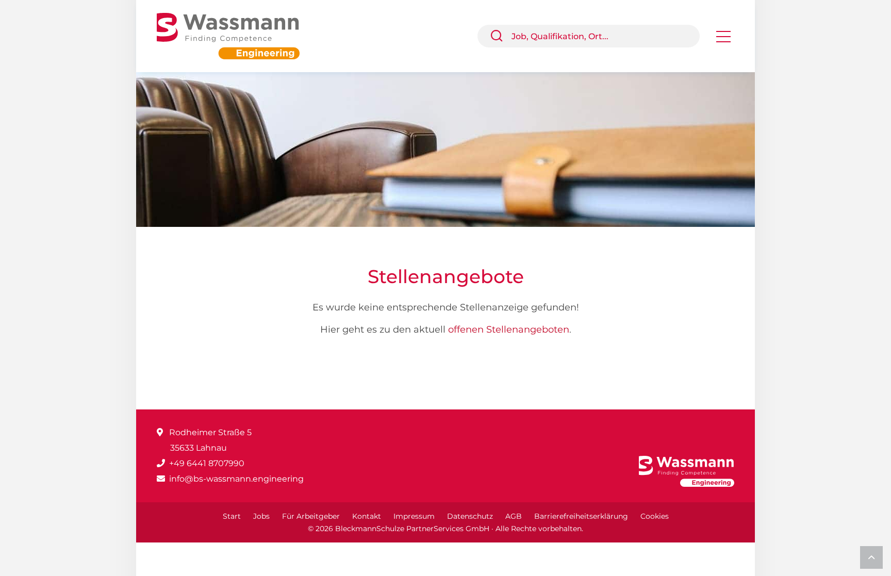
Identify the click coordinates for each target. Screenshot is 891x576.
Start (232, 516)
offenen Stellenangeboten (508, 329)
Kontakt (366, 516)
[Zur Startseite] (236, 35)
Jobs (261, 516)
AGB (513, 516)
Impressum (414, 516)
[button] (501, 36)
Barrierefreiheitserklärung (581, 516)
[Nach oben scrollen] (871, 557)
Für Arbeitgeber (311, 516)
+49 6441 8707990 (206, 463)
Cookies (654, 516)
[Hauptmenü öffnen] (723, 40)
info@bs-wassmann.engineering (236, 479)
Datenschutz (470, 516)
